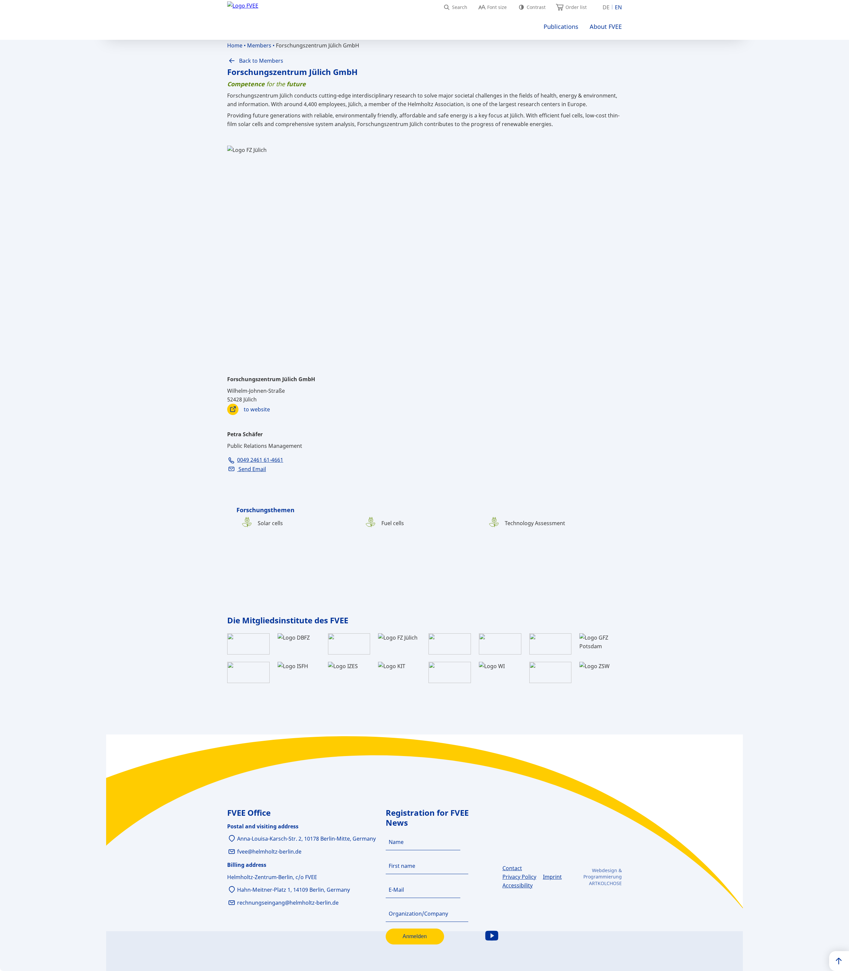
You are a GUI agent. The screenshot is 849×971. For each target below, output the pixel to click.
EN (618, 7)
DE (606, 7)
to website (257, 409)
